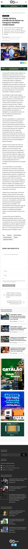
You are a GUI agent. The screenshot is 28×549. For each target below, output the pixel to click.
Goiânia (19, 37)
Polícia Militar (5, 38)
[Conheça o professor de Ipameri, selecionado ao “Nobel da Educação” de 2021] (4, 513)
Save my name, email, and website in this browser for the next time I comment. (14, 281)
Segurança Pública (6, 40)
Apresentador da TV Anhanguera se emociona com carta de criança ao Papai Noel (17, 529)
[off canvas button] (2, 2)
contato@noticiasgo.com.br (12, 467)
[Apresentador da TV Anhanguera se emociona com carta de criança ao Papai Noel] (4, 529)
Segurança (5, 15)
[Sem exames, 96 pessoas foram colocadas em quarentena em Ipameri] (4, 521)
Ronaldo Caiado (12, 38)
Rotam (17, 38)
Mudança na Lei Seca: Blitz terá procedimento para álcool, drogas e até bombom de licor (18, 339)
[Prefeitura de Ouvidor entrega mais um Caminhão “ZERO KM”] (4, 489)
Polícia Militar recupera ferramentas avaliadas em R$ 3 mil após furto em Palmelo (18, 328)
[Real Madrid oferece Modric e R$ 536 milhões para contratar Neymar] (4, 481)
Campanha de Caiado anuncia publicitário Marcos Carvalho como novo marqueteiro (18, 349)
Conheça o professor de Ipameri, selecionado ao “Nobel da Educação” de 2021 (17, 512)
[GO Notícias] (14, 541)
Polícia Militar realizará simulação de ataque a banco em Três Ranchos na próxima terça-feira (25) (18, 317)
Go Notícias (6, 37)
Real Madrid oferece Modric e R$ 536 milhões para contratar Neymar (18, 479)
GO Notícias (11, 470)
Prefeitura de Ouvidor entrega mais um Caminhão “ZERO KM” (17, 487)
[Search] (26, 2)
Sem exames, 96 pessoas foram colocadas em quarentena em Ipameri (16, 521)
